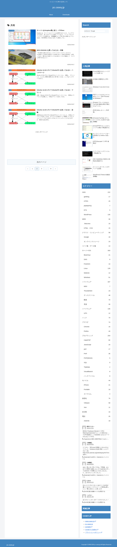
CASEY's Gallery (91, 529)
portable (88, 527)
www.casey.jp (89, 521)
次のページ (41, 162)
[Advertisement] (41, 145)
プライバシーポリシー (93, 532)
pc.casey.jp (89, 524)
